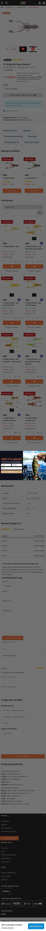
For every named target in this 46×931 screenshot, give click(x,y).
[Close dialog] (44, 453)
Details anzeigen (8, 928)
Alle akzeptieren (36, 926)
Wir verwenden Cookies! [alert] (12, 925)
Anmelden (11, 471)
